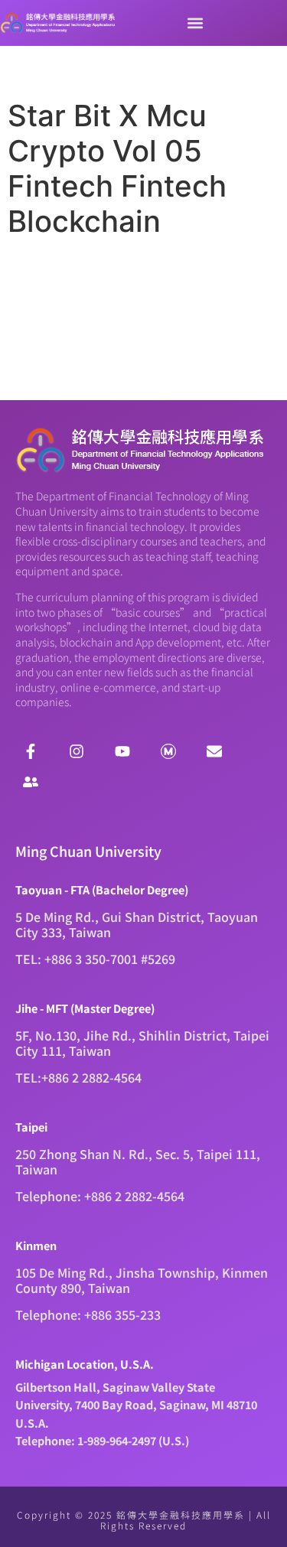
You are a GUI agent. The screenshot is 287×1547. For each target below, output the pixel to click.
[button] (195, 23)
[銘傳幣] (168, 751)
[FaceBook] (30, 751)
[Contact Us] (214, 751)
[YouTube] (122, 751)
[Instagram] (76, 751)
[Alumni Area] (30, 782)
